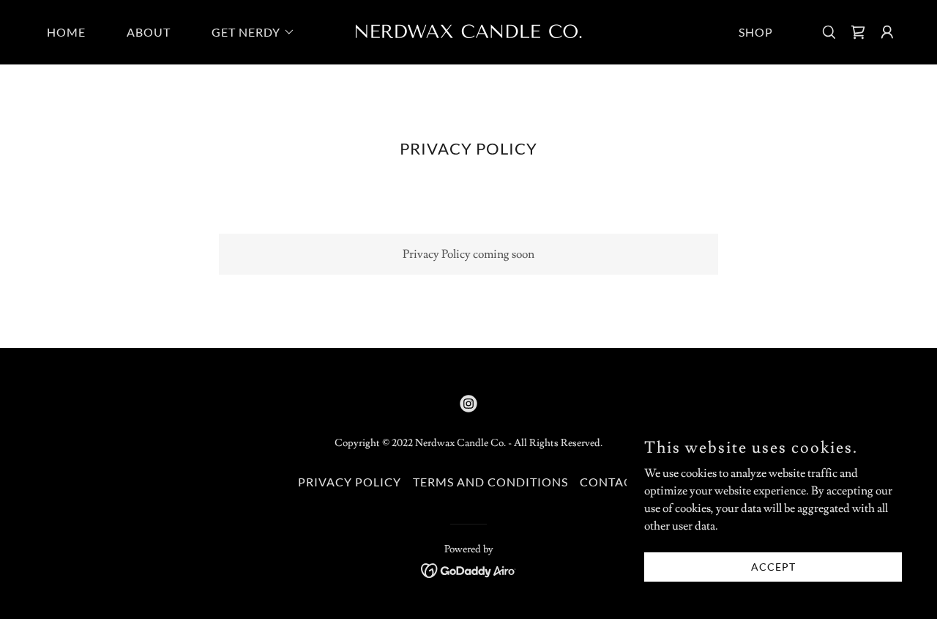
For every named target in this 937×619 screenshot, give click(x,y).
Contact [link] (610, 482)
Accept (773, 566)
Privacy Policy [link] (349, 482)
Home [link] (66, 32)
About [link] (149, 32)
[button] (247, 32)
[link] (468, 30)
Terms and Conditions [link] (490, 482)
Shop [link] (756, 32)
